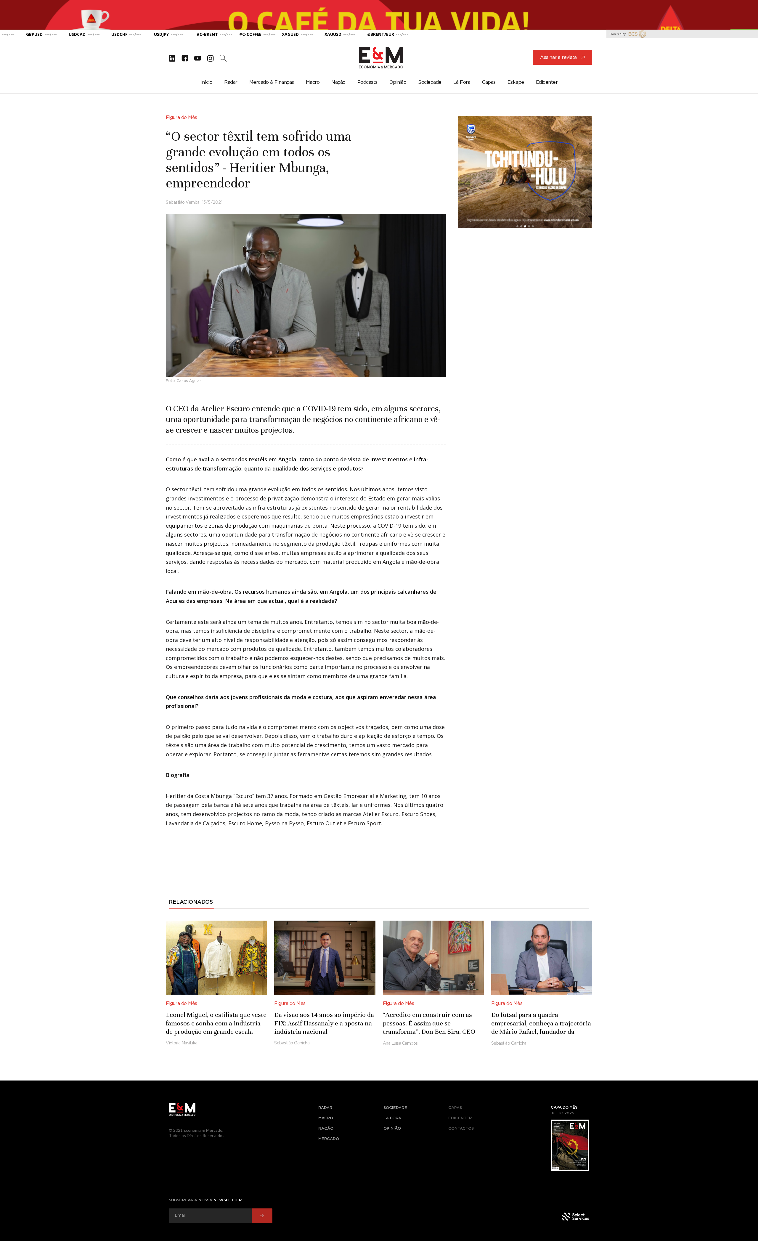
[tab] (191, 903)
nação (325, 1128)
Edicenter (460, 1118)
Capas (455, 1108)
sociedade (395, 1108)
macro (325, 1118)
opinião (392, 1128)
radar (325, 1108)
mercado (328, 1139)
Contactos (461, 1128)
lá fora (392, 1118)
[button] (12, 15)
